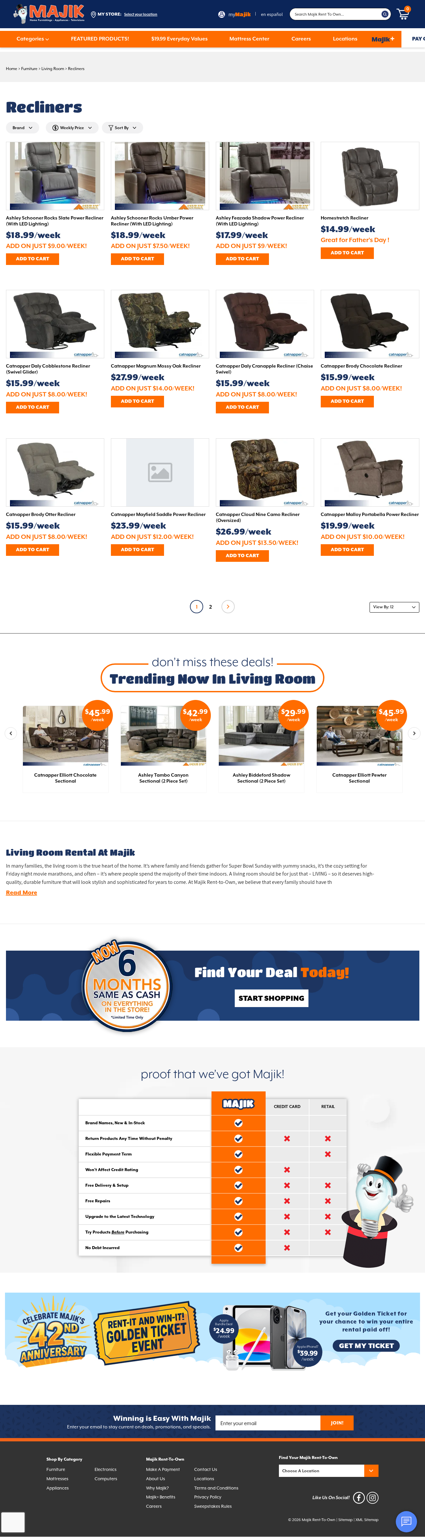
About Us (155, 1478)
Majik (383, 39)
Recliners (76, 68)
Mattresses (57, 1478)
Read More (21, 893)
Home (11, 68)
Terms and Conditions (216, 1488)
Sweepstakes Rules (213, 1506)
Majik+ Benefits (160, 1496)
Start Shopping (271, 998)
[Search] (385, 14)
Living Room (53, 68)
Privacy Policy (207, 1496)
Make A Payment (163, 1469)
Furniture (29, 68)
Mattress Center (249, 39)
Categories (30, 39)
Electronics (106, 1469)
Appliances (57, 1488)
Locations (345, 39)
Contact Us (205, 1469)
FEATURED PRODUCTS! (100, 39)
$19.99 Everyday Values (179, 39)
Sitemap (345, 1520)
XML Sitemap (367, 1520)
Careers (301, 39)
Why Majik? (157, 1488)
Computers (106, 1478)
